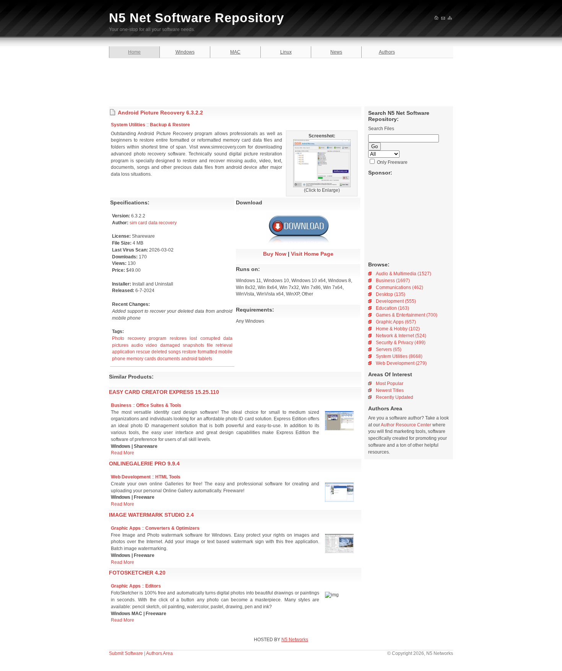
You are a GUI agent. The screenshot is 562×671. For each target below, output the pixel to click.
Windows (185, 52)
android (189, 358)
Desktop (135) (390, 294)
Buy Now (274, 254)
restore (189, 351)
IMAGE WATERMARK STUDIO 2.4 (151, 515)
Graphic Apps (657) (396, 322)
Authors (387, 52)
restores (178, 338)
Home (134, 52)
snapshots (193, 345)
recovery (137, 338)
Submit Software (126, 653)
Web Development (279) (401, 363)
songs (174, 351)
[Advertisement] (281, 81)
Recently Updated (394, 397)
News (336, 52)
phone (118, 358)
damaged (170, 345)
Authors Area (159, 653)
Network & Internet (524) (401, 335)
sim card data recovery (153, 222)
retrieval (224, 345)
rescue (143, 351)
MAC (235, 52)
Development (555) (396, 301)
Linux (286, 52)
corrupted (210, 338)
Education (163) (392, 308)
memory (135, 358)
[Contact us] (443, 18)
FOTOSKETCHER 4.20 (137, 573)
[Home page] (437, 18)
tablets (205, 358)
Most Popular (389, 383)
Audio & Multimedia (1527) (403, 273)
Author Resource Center (406, 425)
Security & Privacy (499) (401, 342)
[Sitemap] (450, 18)
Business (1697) (393, 280)
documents (168, 358)
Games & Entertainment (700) (406, 315)
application (123, 351)
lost (193, 338)
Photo (118, 338)
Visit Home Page (312, 254)
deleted (159, 351)
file (210, 345)
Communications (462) (399, 287)
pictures (120, 345)
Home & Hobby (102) (398, 328)
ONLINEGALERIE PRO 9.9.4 (144, 463)
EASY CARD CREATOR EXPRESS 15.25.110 (164, 392)
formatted (207, 351)
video (151, 345)
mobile (225, 351)
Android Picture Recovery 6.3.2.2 (160, 112)
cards (150, 358)
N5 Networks (294, 639)
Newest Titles (390, 390)
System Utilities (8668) (399, 356)
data (227, 338)
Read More (122, 452)
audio (137, 345)
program (157, 338)
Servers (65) (388, 349)
